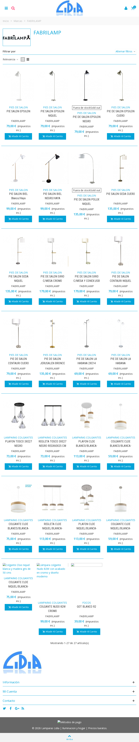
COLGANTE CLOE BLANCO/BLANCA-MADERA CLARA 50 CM (18, 528)
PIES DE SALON (18, 107)
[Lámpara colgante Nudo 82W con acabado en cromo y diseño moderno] (52, 570)
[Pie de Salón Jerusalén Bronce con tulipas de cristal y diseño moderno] (52, 333)
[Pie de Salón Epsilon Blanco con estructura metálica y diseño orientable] (18, 85)
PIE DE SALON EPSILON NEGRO (86, 119)
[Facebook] (10, 708)
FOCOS (86, 602)
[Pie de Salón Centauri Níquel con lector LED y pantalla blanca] (120, 250)
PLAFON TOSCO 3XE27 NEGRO (18, 444)
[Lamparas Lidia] (69, 8)
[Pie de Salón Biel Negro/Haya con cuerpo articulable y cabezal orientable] (52, 168)
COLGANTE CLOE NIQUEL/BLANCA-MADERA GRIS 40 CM (120, 528)
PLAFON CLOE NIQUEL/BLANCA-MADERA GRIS (86, 528)
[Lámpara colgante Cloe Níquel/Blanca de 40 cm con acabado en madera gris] (120, 498)
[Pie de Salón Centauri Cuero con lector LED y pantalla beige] (18, 333)
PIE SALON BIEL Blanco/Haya (18, 196)
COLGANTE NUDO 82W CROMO (52, 609)
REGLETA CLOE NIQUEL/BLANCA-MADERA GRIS (52, 528)
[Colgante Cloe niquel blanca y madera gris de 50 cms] (18, 568)
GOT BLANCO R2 (86, 606)
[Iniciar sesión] (126, 8)
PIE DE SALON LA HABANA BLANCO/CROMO (120, 363)
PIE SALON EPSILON (18, 111)
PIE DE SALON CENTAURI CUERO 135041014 (18, 363)
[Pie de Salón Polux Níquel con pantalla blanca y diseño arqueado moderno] (86, 168)
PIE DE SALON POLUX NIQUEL (86, 202)
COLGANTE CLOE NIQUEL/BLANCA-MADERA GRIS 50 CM (18, 586)
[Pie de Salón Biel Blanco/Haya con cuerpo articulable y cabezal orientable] (18, 168)
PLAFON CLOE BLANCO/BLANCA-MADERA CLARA (86, 446)
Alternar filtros (124, 51)
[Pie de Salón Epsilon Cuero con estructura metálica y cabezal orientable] (120, 85)
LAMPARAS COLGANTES (18, 437)
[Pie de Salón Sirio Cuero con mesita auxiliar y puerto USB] (86, 250)
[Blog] (22, 708)
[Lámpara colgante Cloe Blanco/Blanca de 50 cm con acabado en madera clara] (18, 498)
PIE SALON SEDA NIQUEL (18, 279)
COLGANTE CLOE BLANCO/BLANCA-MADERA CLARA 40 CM (120, 446)
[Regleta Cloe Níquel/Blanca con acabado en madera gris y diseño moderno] (52, 498)
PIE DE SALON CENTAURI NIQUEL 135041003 (120, 281)
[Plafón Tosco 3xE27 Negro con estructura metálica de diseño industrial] (18, 415)
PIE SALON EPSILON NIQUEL (52, 113)
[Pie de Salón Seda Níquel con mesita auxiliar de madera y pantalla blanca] (18, 250)
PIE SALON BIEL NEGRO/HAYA (52, 196)
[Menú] (6, 8)
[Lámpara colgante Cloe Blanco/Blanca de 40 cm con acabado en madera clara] (120, 415)
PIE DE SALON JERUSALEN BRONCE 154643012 (52, 363)
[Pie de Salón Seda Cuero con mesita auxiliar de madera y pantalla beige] (120, 168)
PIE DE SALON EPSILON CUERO (120, 113)
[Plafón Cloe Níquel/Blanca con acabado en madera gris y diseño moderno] (86, 498)
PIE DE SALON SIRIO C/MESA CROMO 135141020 (52, 281)
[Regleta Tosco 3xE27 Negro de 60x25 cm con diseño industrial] (52, 415)
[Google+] (16, 708)
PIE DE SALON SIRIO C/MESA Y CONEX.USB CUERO (86, 281)
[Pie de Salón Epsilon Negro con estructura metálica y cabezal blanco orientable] (86, 85)
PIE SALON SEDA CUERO (120, 194)
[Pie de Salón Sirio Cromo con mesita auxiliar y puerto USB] (52, 250)
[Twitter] (4, 708)
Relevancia (9, 59)
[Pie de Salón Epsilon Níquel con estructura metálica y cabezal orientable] (52, 85)
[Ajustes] (13, 8)
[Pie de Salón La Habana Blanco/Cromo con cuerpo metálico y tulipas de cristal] (120, 333)
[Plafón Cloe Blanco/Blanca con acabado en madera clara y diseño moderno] (86, 415)
